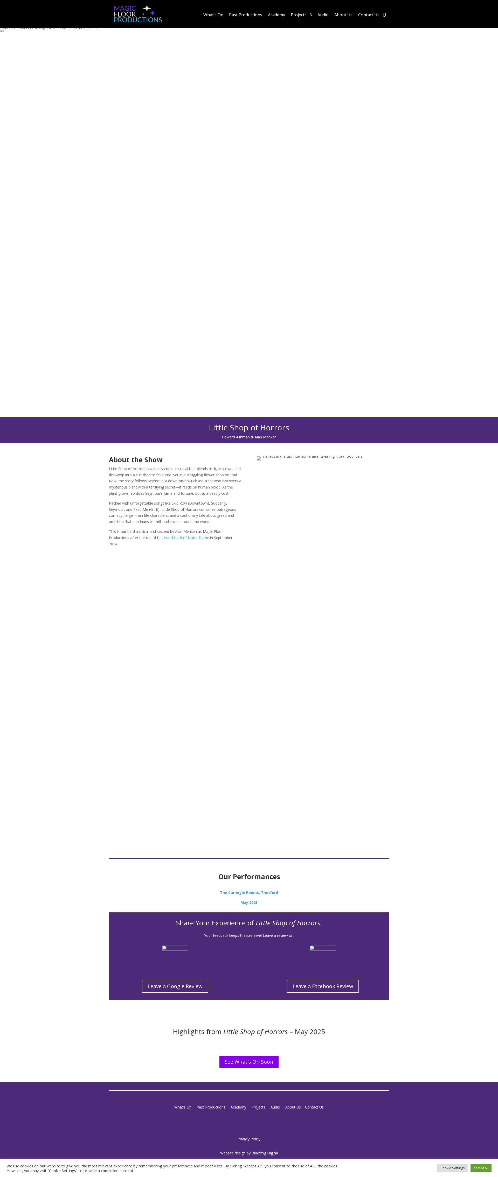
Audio (323, 15)
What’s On (213, 15)
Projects (299, 15)
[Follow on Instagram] (254, 1122)
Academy (276, 15)
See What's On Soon (249, 1061)
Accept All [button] (481, 1168)
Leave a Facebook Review (323, 986)
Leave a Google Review (175, 986)
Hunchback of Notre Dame (186, 537)
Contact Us (368, 15)
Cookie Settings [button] (452, 1168)
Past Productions (245, 15)
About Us (343, 15)
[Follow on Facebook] (244, 1122)
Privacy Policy (249, 1139)
